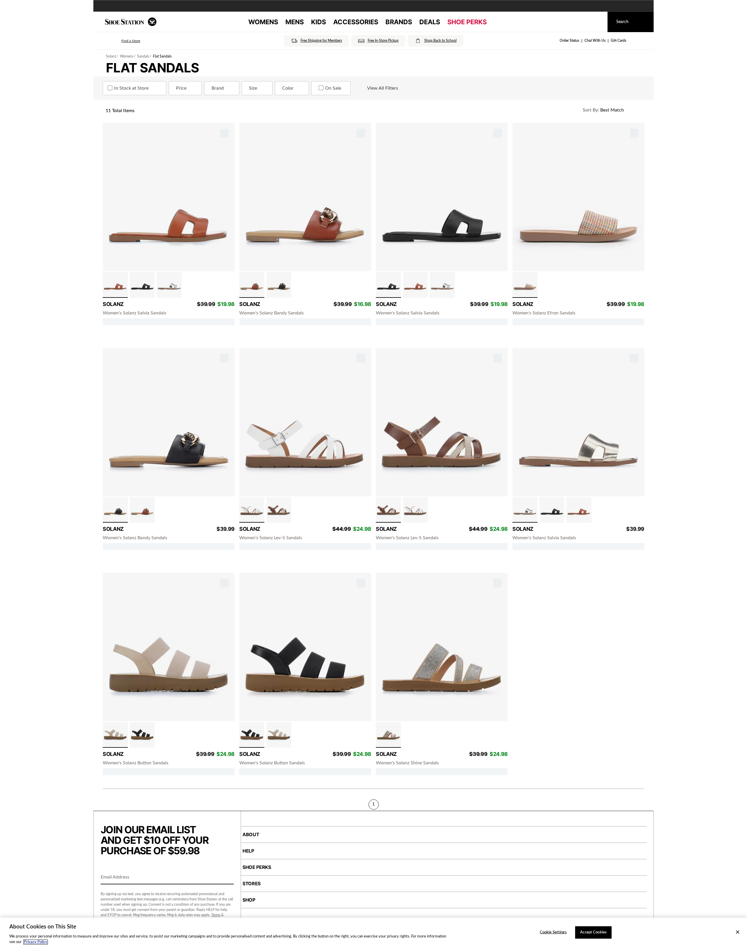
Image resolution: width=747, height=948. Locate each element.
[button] (122, 40)
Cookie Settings (553, 932)
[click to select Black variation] (142, 285)
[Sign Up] (227, 877)
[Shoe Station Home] (130, 22)
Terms (215, 915)
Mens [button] (294, 22)
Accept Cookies (593, 932)
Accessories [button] (355, 22)
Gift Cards (618, 40)
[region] (373, 933)
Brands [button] (398, 22)
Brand (218, 88)
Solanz (111, 56)
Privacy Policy (35, 942)
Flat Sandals (162, 56)
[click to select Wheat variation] (115, 735)
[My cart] (597, 21)
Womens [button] (263, 22)
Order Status (569, 40)
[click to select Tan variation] (115, 285)
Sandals (143, 56)
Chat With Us (594, 40)
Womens (126, 56)
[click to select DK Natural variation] (388, 735)
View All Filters (382, 88)
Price (181, 88)
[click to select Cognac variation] (251, 285)
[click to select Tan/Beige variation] (279, 510)
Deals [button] (429, 22)
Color (288, 88)
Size (253, 88)
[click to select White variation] (251, 510)
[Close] (737, 932)
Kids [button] (318, 22)
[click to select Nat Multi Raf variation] (524, 285)
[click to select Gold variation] (169, 285)
